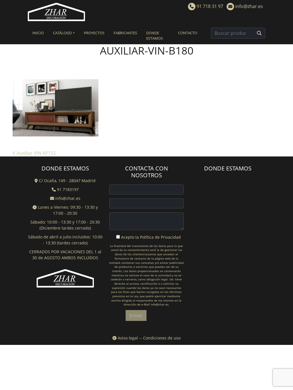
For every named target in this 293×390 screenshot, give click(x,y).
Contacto (187, 32)
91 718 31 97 (209, 6)
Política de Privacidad (160, 237)
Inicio (38, 32)
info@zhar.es (248, 6)
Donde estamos (154, 35)
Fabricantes (125, 32)
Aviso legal (127, 338)
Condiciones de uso (162, 338)
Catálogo (62, 32)
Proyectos (94, 32)
